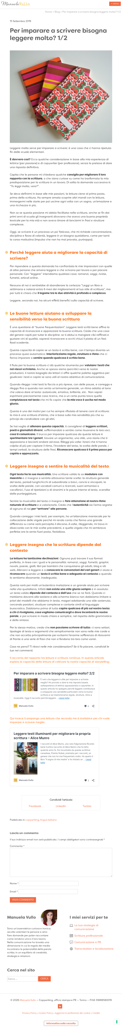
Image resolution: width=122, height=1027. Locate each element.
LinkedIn (61, 806)
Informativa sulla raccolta (61, 1023)
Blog (57, 11)
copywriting (32, 819)
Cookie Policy (46, 1013)
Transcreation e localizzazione (94, 949)
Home (48, 11)
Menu (116, 3)
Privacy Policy (29, 1013)
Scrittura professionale (88, 935)
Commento (17, 846)
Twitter (87, 806)
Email (14, 891)
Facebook (35, 806)
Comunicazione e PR (87, 942)
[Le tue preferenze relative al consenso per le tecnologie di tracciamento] (117, 1022)
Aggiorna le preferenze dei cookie (72, 1013)
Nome (14, 883)
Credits (96, 1013)
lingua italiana (48, 819)
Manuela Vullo (28, 1000)
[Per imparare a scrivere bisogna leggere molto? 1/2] (61, 142)
